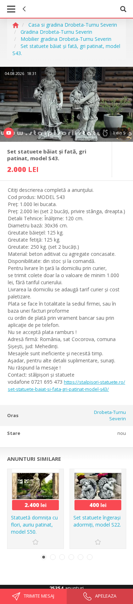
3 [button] (62, 557)
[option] (66, 104)
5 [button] (80, 557)
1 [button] (43, 557)
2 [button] (53, 557)
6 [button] (90, 557)
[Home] (15, 24)
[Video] (66, 104)
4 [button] (71, 557)
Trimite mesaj (38, 596)
